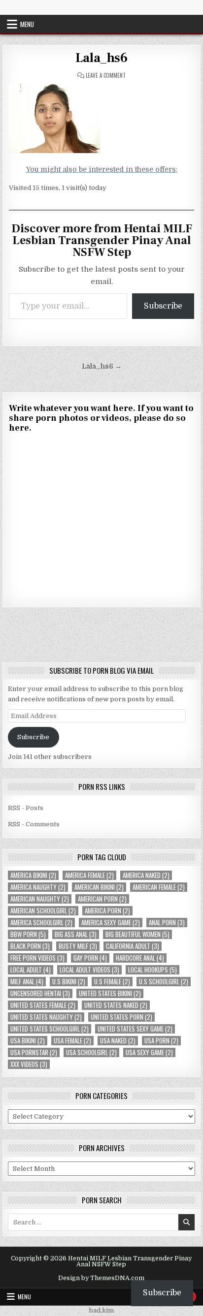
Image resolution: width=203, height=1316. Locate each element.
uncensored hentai (40, 993)
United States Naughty (46, 1017)
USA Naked (117, 1040)
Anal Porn (167, 922)
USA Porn (161, 1040)
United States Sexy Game (135, 1029)
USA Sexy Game (149, 1052)
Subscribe (163, 306)
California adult (132, 946)
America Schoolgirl (41, 922)
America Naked (146, 875)
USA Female (72, 1040)
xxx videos (28, 1064)
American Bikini (99, 887)
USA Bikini (27, 1040)
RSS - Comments (34, 824)
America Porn (107, 910)
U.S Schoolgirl (163, 981)
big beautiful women (137, 934)
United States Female (42, 1005)
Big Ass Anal (76, 934)
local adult (30, 969)
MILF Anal (26, 981)
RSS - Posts (25, 808)
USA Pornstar (33, 1052)
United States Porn (121, 1017)
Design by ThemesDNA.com (101, 1278)
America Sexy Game (110, 922)
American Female (159, 887)
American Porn (102, 899)
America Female (89, 875)
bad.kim (101, 1310)
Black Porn (30, 946)
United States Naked (115, 1005)
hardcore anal (140, 958)
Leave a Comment (106, 75)
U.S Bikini (68, 981)
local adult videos (89, 969)
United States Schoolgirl (49, 1029)
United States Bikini (110, 993)
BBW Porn (28, 934)
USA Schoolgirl (91, 1052)
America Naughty (38, 887)
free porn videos (37, 958)
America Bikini (33, 875)
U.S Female (112, 981)
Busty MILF (78, 946)
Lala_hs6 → (102, 366)
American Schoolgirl (43, 910)
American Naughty (39, 899)
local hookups (152, 969)
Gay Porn (90, 958)
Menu (27, 24)
